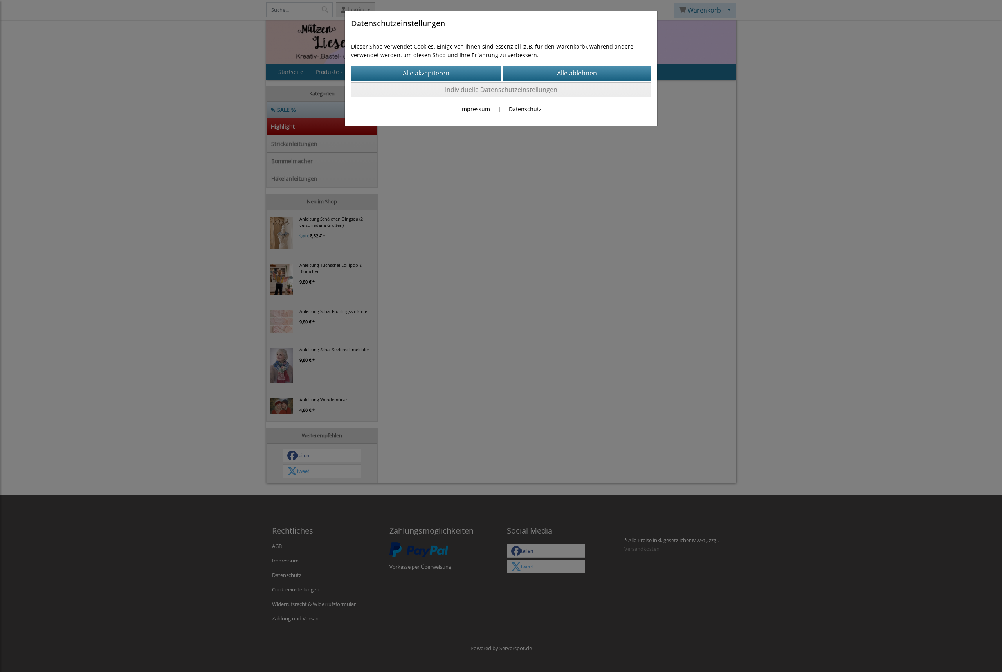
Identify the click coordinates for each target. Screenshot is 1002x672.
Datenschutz (525, 109)
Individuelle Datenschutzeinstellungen (501, 89)
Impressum (475, 109)
